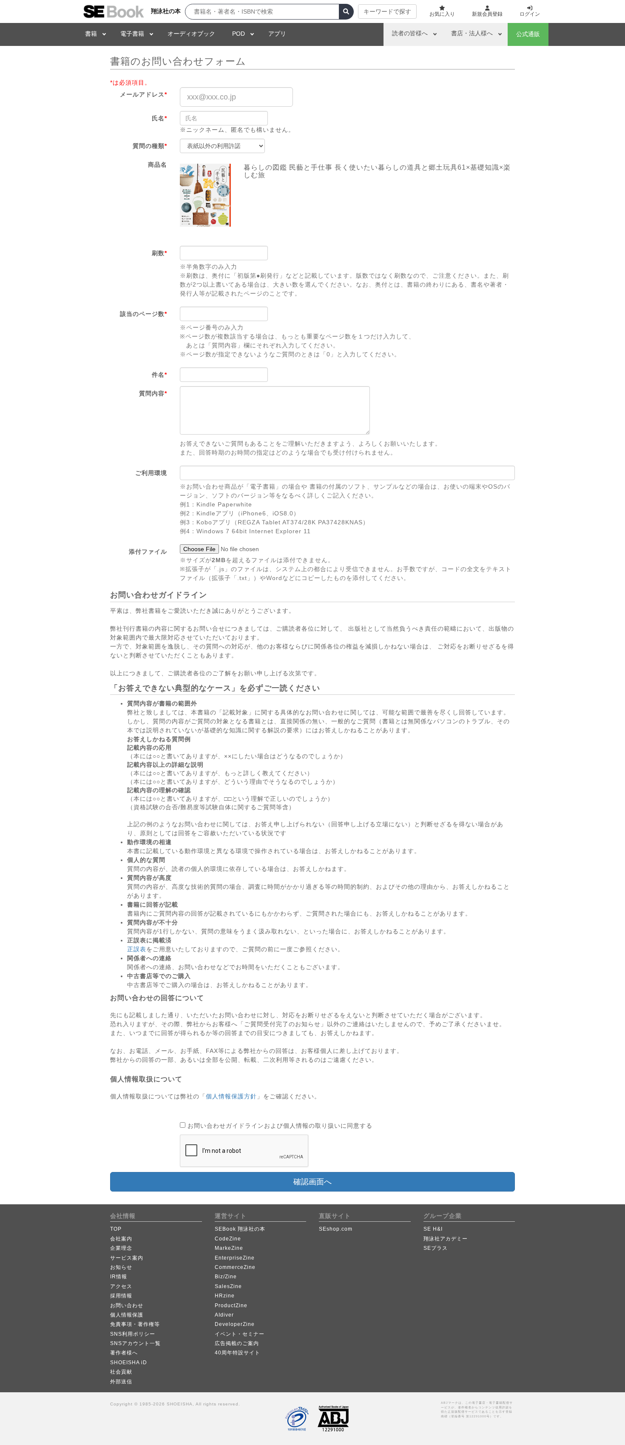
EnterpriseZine (235, 1258)
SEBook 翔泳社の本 (240, 1229)
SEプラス (435, 1248)
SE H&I (433, 1229)
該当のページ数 (143, 313)
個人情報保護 (126, 1315)
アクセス (121, 1286)
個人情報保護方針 (231, 1096)
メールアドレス (143, 94)
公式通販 (528, 34)
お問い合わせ (126, 1305)
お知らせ (121, 1267)
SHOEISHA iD (128, 1362)
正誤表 (136, 949)
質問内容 (153, 393)
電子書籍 (132, 33)
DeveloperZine (235, 1324)
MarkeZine (229, 1248)
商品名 (157, 164)
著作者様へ (124, 1353)
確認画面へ (312, 1182)
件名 (159, 374)
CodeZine (228, 1239)
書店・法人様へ (472, 33)
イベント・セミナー (239, 1334)
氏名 (159, 118)
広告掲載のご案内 (237, 1343)
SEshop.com (335, 1229)
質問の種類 (150, 145)
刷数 (159, 253)
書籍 (91, 33)
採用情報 (121, 1296)
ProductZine (231, 1305)
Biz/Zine (226, 1277)
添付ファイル (148, 551)
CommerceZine (235, 1267)
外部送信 (121, 1382)
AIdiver (224, 1315)
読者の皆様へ (410, 33)
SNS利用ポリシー (132, 1334)
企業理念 (121, 1248)
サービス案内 (126, 1258)
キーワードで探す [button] (387, 11)
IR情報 (118, 1277)
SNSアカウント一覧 (135, 1343)
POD (238, 33)
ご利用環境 (151, 472)
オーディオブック (191, 33)
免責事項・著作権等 (135, 1324)
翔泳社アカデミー (445, 1239)
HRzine (225, 1296)
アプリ (277, 33)
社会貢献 (121, 1372)
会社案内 (121, 1239)
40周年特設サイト (237, 1353)
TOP (116, 1229)
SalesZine (228, 1286)
